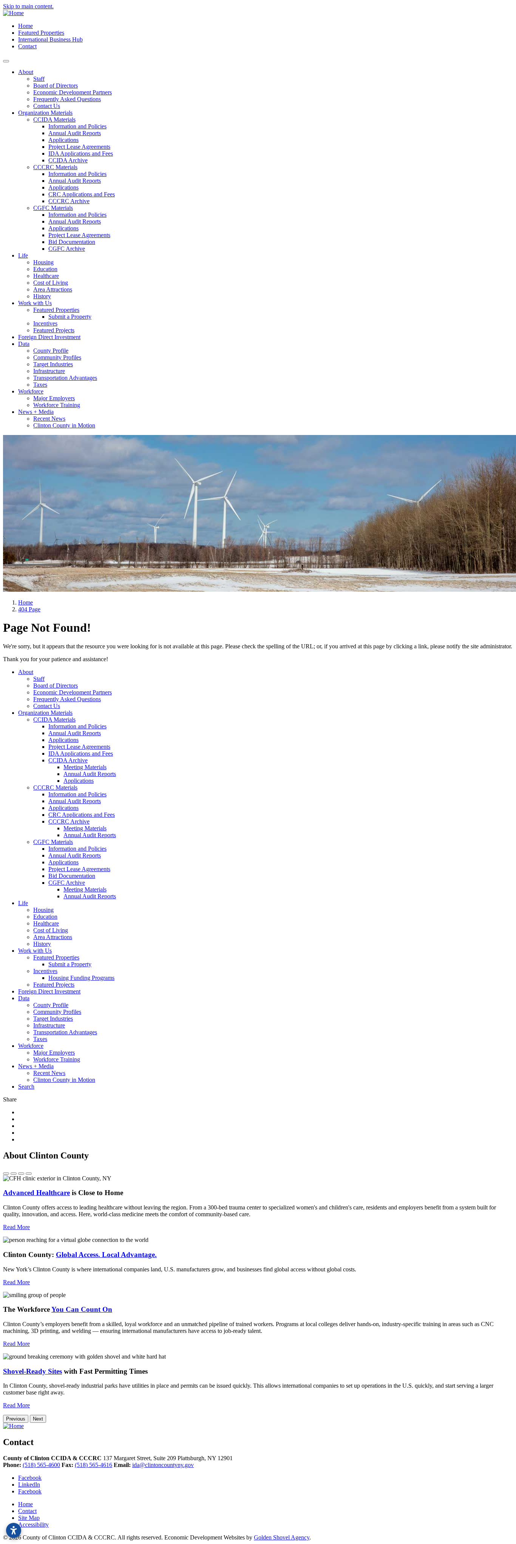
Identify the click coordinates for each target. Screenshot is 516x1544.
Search (26, 1086)
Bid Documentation (71, 242)
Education (45, 269)
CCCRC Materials (55, 167)
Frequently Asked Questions (67, 99)
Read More (16, 1227)
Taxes (40, 384)
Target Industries (53, 364)
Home (25, 26)
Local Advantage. (106, 1255)
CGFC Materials (53, 208)
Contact (27, 46)
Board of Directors (55, 85)
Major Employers (54, 398)
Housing (43, 262)
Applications (63, 140)
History (42, 296)
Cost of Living (50, 282)
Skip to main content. (28, 6)
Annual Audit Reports (74, 133)
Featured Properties (41, 32)
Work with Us (35, 303)
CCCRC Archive (69, 201)
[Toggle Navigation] (6, 61)
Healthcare (46, 276)
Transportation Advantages (65, 378)
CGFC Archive (66, 248)
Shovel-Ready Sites (32, 1371)
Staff (39, 79)
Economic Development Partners (72, 92)
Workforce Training (56, 405)
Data (23, 344)
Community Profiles (57, 357)
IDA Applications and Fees (80, 153)
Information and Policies (77, 126)
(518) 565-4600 (41, 1465)
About (25, 72)
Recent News (49, 418)
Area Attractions (52, 289)
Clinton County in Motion (64, 425)
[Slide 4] (29, 1173)
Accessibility (33, 1524)
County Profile (50, 350)
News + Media (36, 412)
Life (23, 255)
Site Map (29, 1518)
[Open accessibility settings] (13, 1530)
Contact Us (46, 106)
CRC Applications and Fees (81, 194)
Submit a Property (69, 316)
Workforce (30, 391)
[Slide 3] (21, 1173)
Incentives (45, 323)
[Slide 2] (14, 1173)
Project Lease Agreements (79, 146)
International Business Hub (50, 39)
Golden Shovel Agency (281, 1537)
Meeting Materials (85, 767)
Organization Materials (45, 113)
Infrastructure (49, 371)
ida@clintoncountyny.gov (163, 1465)
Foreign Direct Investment (49, 337)
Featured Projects (53, 330)
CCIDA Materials (54, 119)
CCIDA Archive (68, 160)
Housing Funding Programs (81, 978)
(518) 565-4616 (93, 1465)
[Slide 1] (6, 1173)
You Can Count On (81, 1309)
